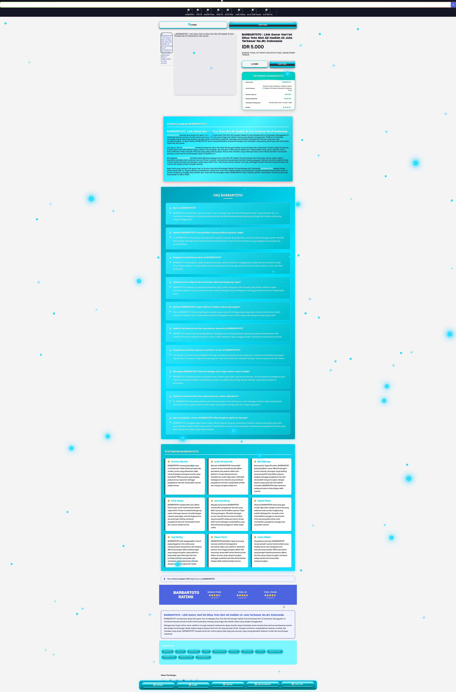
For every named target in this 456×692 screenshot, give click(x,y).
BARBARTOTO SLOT (169, 657)
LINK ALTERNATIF (264, 685)
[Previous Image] (176, 64)
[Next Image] (234, 64)
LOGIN (193, 25)
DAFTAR (263, 25)
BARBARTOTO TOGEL (275, 651)
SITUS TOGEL (234, 651)
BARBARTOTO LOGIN (186, 657)
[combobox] (225, 4)
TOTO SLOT (260, 651)
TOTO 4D (206, 651)
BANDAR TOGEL (193, 651)
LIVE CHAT (299, 684)
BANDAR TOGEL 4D (219, 651)
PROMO (160, 685)
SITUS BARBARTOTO (203, 657)
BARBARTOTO (189, 148)
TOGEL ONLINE (247, 651)
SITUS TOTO (180, 651)
